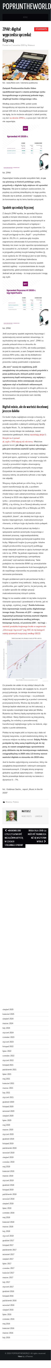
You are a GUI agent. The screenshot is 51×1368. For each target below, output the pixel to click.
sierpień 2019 (8, 1157)
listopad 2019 (8, 1144)
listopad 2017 (8, 1245)
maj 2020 (6, 1125)
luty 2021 (6, 1093)
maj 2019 (6, 1167)
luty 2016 (6, 1338)
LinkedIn (38, 816)
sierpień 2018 (8, 1204)
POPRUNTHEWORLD (27, 7)
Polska (16, 802)
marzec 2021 (8, 1088)
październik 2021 (9, 1070)
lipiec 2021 (7, 1074)
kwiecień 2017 (8, 1273)
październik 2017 (9, 1250)
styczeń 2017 (8, 1287)
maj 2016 (6, 1324)
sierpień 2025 (8, 1010)
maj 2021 (6, 1079)
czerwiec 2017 (8, 1268)
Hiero (20, 1356)
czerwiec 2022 (8, 1056)
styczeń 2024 (8, 1033)
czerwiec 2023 (8, 1037)
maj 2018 (6, 1217)
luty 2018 (6, 1231)
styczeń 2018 (8, 1236)
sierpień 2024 (8, 1019)
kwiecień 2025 (8, 1014)
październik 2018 (9, 1194)
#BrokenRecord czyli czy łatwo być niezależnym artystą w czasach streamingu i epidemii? (14, 838)
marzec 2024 (8, 1023)
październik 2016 (9, 1301)
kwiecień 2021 (8, 1083)
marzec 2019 (8, 1176)
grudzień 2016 (8, 1291)
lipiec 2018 (7, 1208)
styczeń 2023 (8, 1042)
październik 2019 (9, 1148)
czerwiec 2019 (8, 1162)
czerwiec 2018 (8, 1213)
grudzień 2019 (8, 1139)
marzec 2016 (8, 1333)
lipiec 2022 (7, 1051)
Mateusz (31, 45)
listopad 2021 (8, 1065)
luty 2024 (6, 1028)
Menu (25, 17)
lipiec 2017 (7, 1264)
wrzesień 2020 (8, 1111)
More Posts (27, 816)
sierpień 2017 (8, 1259)
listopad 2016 (8, 1296)
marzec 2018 (8, 1227)
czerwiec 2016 (8, 1319)
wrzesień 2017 (8, 1254)
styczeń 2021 (8, 1097)
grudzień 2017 (8, 1241)
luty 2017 (6, 1282)
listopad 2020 (8, 1107)
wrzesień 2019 (8, 1153)
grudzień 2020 (8, 1102)
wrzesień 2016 (8, 1305)
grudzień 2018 (8, 1185)
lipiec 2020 (7, 1120)
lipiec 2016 (7, 1314)
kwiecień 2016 (8, 1328)
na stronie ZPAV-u (17, 118)
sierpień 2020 (8, 1116)
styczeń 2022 (8, 1060)
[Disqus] (25, 888)
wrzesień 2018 (8, 1199)
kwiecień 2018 (8, 1222)
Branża (9, 802)
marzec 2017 (8, 1278)
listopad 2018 (8, 1190)
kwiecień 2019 (8, 1171)
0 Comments (41, 29)
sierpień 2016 (8, 1310)
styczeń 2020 (8, 1134)
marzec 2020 (8, 1130)
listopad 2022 (8, 1047)
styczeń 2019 (8, 1181)
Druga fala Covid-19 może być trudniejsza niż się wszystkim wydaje (37, 836)
